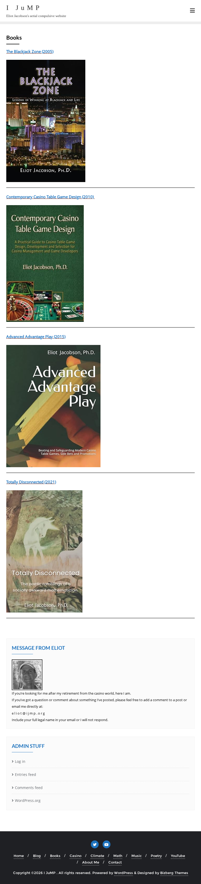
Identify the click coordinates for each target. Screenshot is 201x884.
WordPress (123, 873)
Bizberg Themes (174, 873)
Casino (75, 856)
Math (117, 856)
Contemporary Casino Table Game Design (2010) (50, 196)
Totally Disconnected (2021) (31, 481)
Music (136, 856)
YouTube (178, 856)
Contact (115, 862)
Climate (97, 856)
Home (19, 856)
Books (55, 856)
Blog (37, 856)
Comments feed (29, 787)
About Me (90, 862)
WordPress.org (28, 800)
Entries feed (25, 774)
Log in (20, 761)
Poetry (156, 856)
